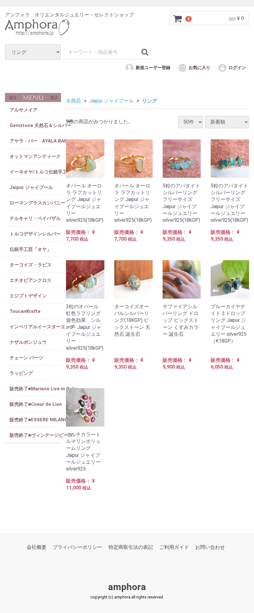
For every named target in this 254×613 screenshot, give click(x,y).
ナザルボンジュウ (28, 342)
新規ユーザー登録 (153, 67)
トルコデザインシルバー (35, 234)
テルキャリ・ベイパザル (35, 218)
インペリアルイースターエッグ (35, 327)
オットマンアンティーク (35, 156)
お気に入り (199, 67)
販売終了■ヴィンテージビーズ (35, 435)
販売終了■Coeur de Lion (35, 404)
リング (149, 101)
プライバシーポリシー (77, 547)
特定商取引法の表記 (130, 547)
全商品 (73, 101)
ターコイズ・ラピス (30, 265)
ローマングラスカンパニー (35, 203)
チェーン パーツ (26, 358)
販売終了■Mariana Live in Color (35, 389)
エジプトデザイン (28, 296)
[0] (178, 18)
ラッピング (21, 373)
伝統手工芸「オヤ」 (30, 249)
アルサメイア (23, 110)
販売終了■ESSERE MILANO (35, 420)
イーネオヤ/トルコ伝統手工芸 (35, 172)
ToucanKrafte (25, 311)
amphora (127, 586)
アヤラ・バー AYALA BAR (35, 141)
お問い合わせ (210, 547)
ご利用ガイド (174, 547)
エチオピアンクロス (30, 280)
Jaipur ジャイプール (31, 187)
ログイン (237, 67)
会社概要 (36, 547)
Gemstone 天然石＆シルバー (35, 125)
